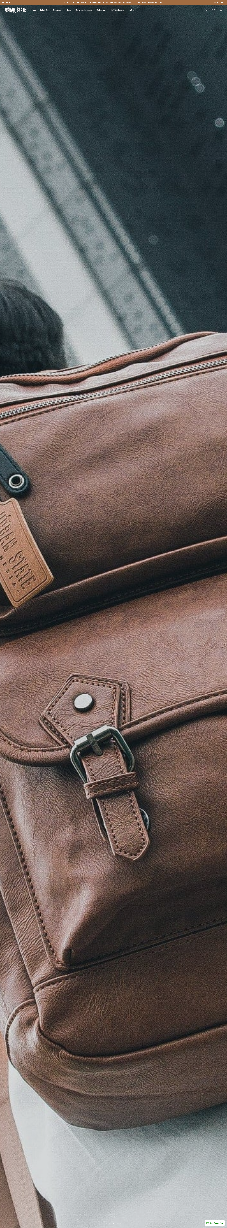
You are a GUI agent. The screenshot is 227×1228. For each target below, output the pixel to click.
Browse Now (113, 1210)
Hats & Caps (44, 10)
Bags (69, 10)
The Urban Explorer (117, 10)
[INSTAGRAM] (224, 2)
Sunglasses (57, 10)
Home (34, 10)
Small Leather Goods (84, 10)
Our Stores (132, 10)
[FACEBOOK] (221, 2)
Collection (101, 10)
